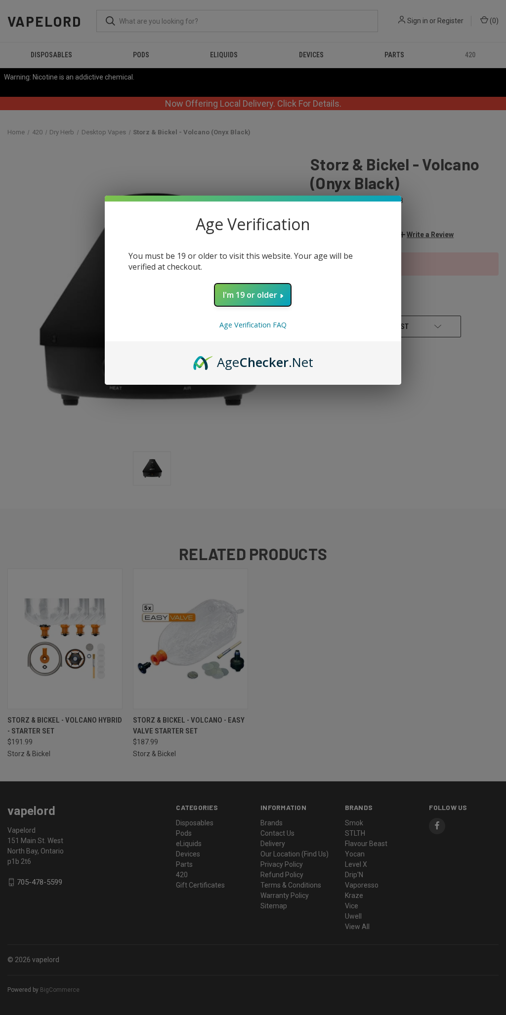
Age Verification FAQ (253, 324)
